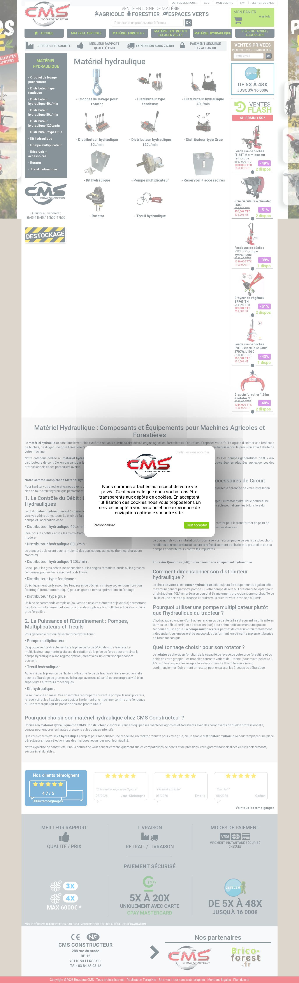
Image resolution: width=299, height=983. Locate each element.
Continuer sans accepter (192, 452)
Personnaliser (104, 525)
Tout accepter (196, 525)
